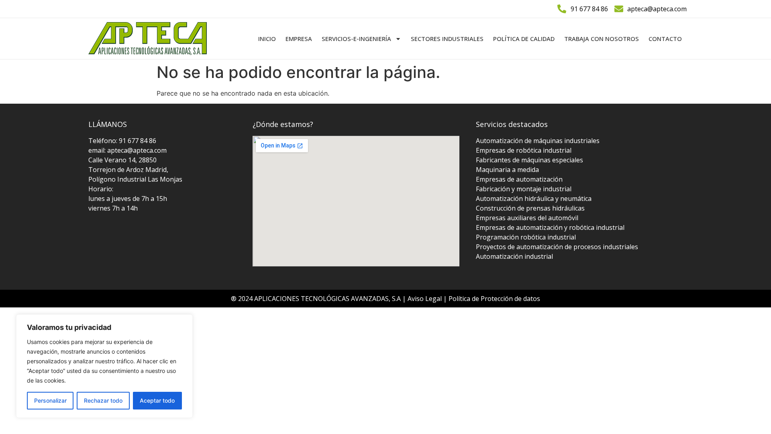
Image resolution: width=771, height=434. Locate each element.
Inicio (267, 39)
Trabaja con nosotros (601, 39)
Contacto (665, 39)
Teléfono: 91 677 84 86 (122, 140)
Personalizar (50, 400)
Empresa (299, 39)
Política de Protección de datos (494, 298)
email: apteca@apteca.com (127, 150)
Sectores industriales (447, 39)
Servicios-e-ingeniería (356, 39)
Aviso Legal (425, 298)
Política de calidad (524, 39)
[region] (104, 366)
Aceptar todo (157, 400)
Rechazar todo (103, 400)
